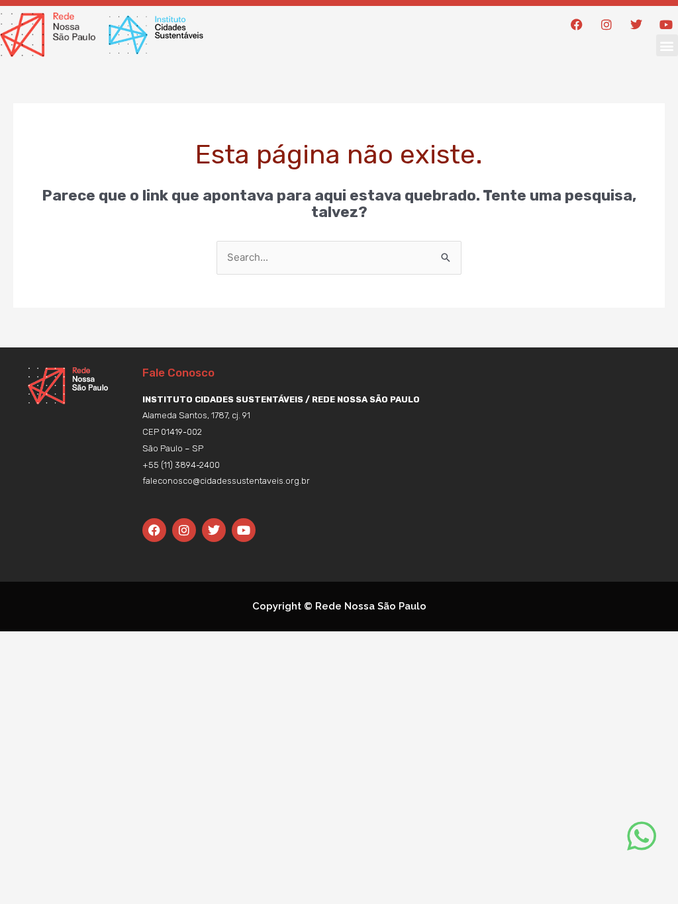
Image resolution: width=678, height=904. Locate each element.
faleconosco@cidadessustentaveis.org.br (226, 481)
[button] (667, 45)
